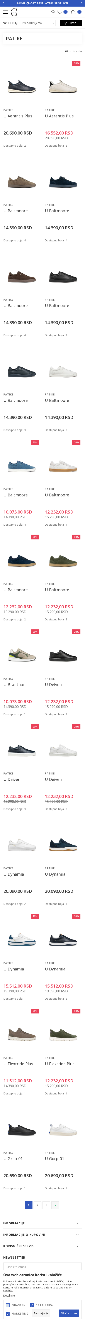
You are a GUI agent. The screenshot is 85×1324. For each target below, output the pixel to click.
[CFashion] (14, 11)
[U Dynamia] (21, 841)
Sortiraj (10, 23)
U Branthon (14, 684)
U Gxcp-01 (13, 1158)
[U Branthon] (21, 651)
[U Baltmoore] (21, 177)
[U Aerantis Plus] (21, 83)
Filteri (72, 23)
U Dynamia (13, 874)
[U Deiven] (63, 651)
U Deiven (53, 684)
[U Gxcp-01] (21, 1125)
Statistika (44, 1305)
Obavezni (19, 1305)
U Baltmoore (15, 210)
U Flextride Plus (18, 1063)
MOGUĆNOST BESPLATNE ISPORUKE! (42, 3)
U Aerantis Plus (17, 116)
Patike (8, 110)
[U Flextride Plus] (21, 1031)
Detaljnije (9, 1295)
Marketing (20, 1313)
